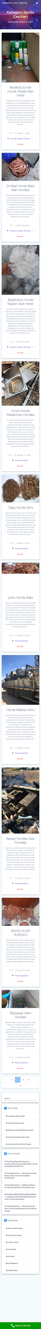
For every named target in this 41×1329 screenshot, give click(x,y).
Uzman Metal (15, 3)
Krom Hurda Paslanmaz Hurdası (20, 413)
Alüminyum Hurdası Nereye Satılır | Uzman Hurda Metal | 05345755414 (21, 1175)
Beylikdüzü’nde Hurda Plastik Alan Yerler (20, 91)
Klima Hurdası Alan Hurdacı (15, 1116)
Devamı (20, 144)
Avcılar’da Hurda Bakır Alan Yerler (18, 1137)
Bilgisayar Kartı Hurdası (20, 1015)
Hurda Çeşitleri (21, 460)
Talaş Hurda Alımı (20, 508)
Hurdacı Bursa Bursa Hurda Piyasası (18, 1144)
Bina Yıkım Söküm (12, 1242)
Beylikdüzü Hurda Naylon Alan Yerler (20, 302)
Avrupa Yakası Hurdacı (20, 139)
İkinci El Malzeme (12, 1263)
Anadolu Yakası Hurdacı (20, 231)
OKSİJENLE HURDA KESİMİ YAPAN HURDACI (20, 1194)
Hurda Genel (10, 1256)
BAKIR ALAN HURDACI (20, 933)
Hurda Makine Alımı (20, 710)
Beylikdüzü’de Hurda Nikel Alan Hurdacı (20, 1130)
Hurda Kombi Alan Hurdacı (15, 1123)
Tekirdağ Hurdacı (12, 1270)
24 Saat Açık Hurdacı (12, 1173)
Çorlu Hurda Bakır (20, 597)
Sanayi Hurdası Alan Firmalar (20, 841)
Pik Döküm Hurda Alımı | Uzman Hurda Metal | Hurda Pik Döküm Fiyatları (21, 1208)
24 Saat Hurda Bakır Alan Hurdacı (20, 188)
